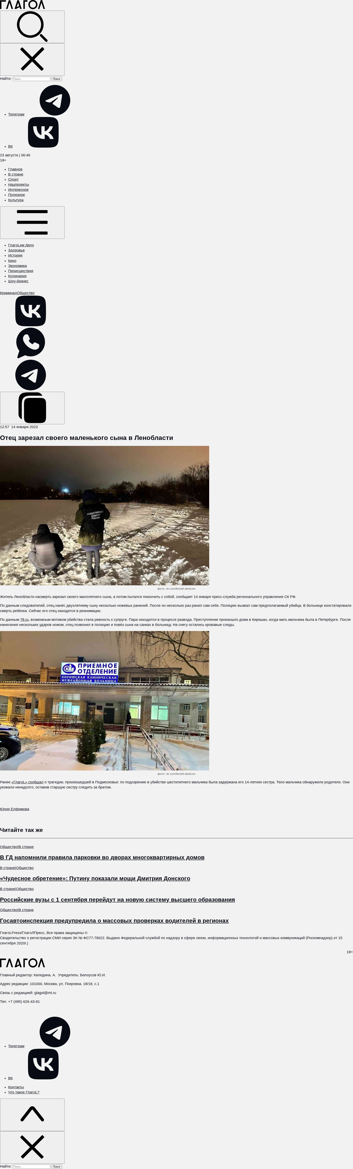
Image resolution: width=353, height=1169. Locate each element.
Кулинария (17, 276)
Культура (15, 200)
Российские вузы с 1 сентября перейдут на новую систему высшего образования (117, 899)
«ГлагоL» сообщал (27, 782)
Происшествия (20, 271)
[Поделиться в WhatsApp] (30, 357)
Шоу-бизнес (18, 281)
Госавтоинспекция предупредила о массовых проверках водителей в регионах (114, 920)
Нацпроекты (18, 185)
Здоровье (16, 250)
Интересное (18, 190)
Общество (26, 293)
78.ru (24, 620)
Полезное (16, 195)
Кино (12, 261)
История (15, 255)
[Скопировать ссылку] (32, 408)
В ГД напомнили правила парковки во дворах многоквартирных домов (102, 857)
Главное (15, 169)
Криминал (8, 293)
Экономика (17, 266)
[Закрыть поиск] (32, 59)
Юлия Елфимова (14, 809)
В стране (15, 174)
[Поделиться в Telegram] (30, 389)
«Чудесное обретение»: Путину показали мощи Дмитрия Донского (95, 878)
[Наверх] (32, 1115)
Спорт (13, 179)
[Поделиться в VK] (30, 325)
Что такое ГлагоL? (23, 1092)
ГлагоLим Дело (21, 245)
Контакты (16, 1087)
